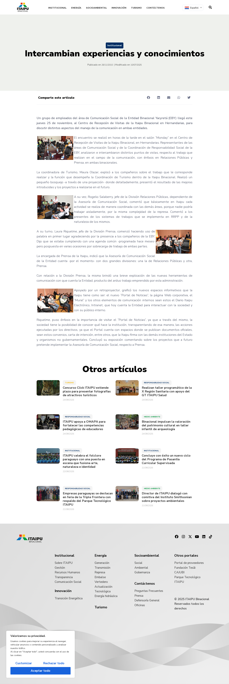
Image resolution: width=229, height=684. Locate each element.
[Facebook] (176, 537)
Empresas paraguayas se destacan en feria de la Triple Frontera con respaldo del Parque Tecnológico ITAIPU (88, 499)
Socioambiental (96, 7)
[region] (40, 654)
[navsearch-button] (210, 7)
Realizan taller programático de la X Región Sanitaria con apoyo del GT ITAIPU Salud (167, 391)
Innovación (119, 7)
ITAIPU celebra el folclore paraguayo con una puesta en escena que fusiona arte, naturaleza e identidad (84, 461)
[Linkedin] (204, 537)
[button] (148, 97)
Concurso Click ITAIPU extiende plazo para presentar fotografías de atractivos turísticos (87, 391)
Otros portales (186, 555)
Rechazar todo (53, 663)
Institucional (57, 7)
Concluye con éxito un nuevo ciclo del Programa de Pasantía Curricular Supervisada (166, 459)
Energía (76, 7)
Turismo (136, 7)
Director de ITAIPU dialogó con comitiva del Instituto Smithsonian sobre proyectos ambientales (167, 497)
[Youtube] (197, 537)
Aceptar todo (40, 671)
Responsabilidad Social (156, 382)
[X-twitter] (190, 537)
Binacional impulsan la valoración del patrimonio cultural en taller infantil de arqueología (166, 425)
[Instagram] (183, 537)
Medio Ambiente (152, 416)
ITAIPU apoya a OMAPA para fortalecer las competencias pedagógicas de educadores (84, 425)
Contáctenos (155, 7)
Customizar (23, 663)
